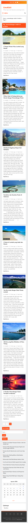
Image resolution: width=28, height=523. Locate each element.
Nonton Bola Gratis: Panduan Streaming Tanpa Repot (14, 464)
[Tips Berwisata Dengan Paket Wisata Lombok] (14, 281)
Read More (6, 75)
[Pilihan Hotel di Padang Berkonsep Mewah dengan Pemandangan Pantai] (14, 86)
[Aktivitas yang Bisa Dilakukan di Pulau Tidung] (14, 331)
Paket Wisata (6, 287)
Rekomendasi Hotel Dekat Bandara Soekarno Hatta (13, 459)
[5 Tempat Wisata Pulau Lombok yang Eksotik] (14, 37)
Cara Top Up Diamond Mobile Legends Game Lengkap (14, 462)
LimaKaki (7, 7)
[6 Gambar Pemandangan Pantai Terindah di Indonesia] (14, 382)
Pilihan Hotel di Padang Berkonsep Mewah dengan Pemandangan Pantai (14, 97)
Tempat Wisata (6, 43)
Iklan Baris (6, 508)
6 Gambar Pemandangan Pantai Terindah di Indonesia (12, 392)
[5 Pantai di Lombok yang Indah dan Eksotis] (14, 233)
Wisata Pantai (6, 388)
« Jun (13, 500)
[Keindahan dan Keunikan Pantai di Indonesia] (14, 186)
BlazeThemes (19, 519)
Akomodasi (6, 92)
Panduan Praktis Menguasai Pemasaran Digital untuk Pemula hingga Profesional (14, 447)
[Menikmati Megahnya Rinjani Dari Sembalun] (14, 137)
